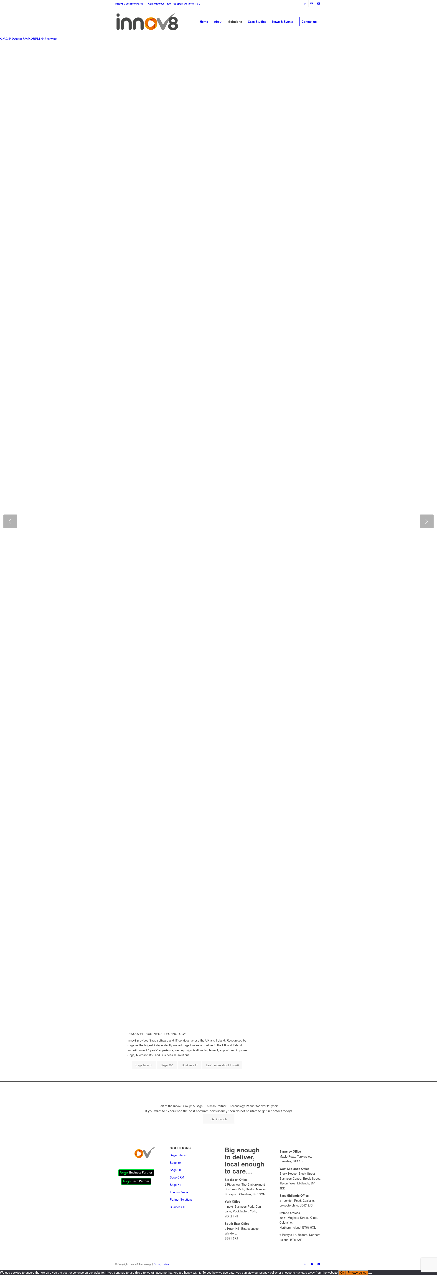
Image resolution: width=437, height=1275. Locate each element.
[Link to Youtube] (318, 3)
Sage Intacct (178, 1155)
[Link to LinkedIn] (305, 3)
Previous (10, 521)
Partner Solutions (181, 1199)
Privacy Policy (161, 1264)
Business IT (178, 1207)
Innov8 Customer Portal (129, 3)
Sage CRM (177, 1177)
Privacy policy (357, 1272)
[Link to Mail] (311, 3)
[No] (370, 1273)
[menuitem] (130, 3)
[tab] (5, 38)
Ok (342, 1272)
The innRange (179, 1192)
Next (427, 521)
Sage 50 (175, 1162)
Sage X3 (175, 1184)
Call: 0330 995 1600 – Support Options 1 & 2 (174, 3)
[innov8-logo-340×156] (147, 21)
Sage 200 (176, 1170)
